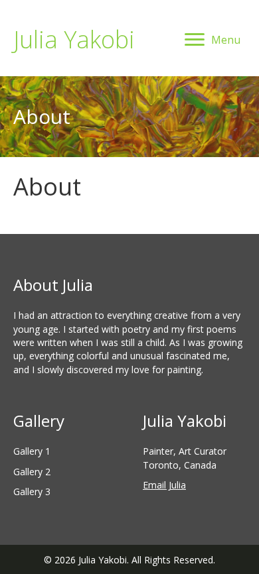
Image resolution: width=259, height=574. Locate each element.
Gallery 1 (31, 451)
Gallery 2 (31, 471)
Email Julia (164, 485)
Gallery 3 (31, 491)
